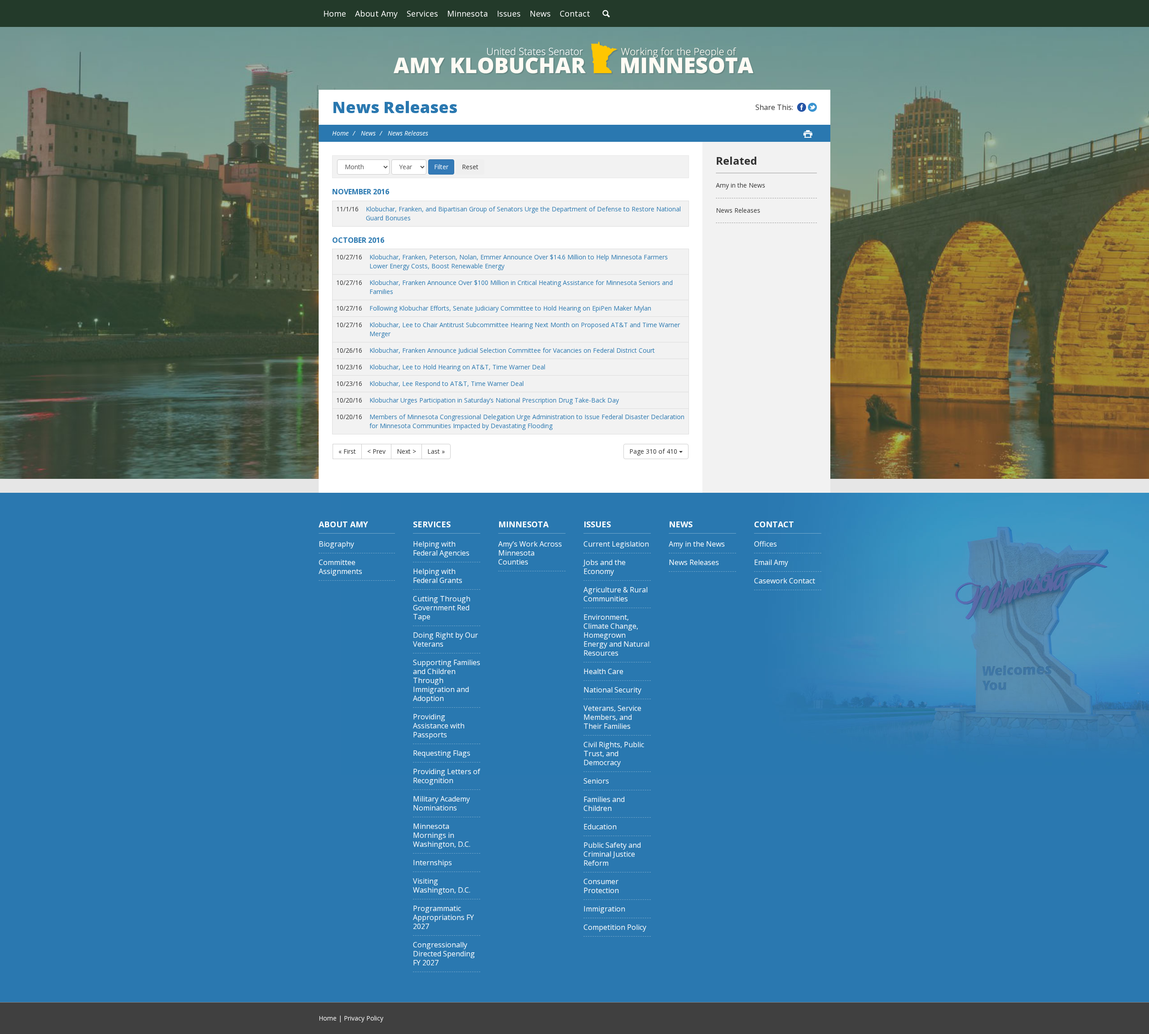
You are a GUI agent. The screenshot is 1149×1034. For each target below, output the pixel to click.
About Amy (376, 13)
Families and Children (604, 804)
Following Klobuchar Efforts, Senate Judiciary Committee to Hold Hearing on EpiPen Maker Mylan (510, 308)
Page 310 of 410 (654, 451)
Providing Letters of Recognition (446, 776)
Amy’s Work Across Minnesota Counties (530, 553)
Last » (436, 451)
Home (334, 13)
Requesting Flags (441, 753)
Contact (575, 13)
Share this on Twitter (812, 107)
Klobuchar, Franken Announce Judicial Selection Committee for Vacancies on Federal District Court (512, 350)
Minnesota (467, 13)
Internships (432, 863)
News (540, 13)
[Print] (808, 134)
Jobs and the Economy (604, 567)
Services (422, 13)
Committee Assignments (340, 567)
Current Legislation (616, 544)
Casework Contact (784, 581)
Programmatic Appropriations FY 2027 (443, 917)
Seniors (596, 781)
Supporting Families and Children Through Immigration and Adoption (446, 680)
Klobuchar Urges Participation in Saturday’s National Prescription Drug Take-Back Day (494, 400)
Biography (336, 544)
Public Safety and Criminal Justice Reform (612, 854)
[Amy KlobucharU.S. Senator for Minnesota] (574, 58)
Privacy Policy (363, 1018)
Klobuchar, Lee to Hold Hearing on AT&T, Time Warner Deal (457, 367)
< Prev (376, 451)
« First (347, 451)
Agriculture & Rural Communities (615, 594)
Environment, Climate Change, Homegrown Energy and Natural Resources (616, 635)
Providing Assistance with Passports (439, 726)
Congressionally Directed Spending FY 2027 (444, 954)
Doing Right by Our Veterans (445, 640)
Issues (509, 13)
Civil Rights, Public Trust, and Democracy (613, 753)
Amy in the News (740, 185)
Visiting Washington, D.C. (441, 885)
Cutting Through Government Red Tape (441, 608)
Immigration (604, 909)
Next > (406, 451)
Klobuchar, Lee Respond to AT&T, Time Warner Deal (446, 383)
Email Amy (771, 562)
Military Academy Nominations (441, 803)
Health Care (603, 671)
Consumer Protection (601, 886)
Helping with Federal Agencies (441, 548)
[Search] (606, 13)
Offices (765, 544)
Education (600, 827)
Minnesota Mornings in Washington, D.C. (441, 835)
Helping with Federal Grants (437, 576)
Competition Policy (614, 927)
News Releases (394, 107)
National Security (612, 690)
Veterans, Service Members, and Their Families (612, 717)
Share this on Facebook (801, 107)
